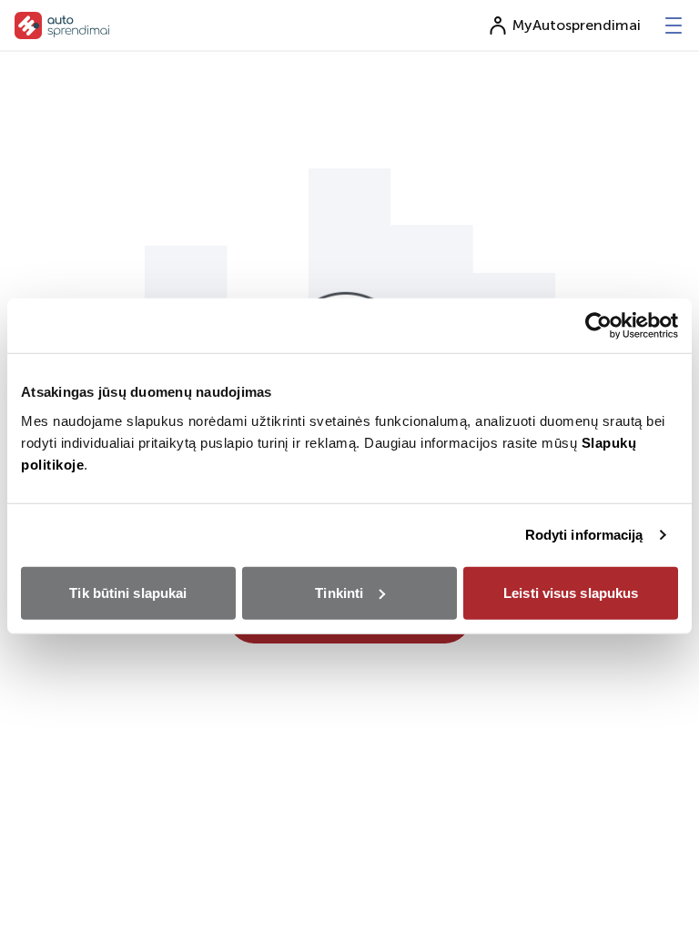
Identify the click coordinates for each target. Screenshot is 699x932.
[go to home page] (62, 25)
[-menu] (673, 25)
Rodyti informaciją (584, 534)
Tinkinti (339, 592)
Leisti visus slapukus (570, 592)
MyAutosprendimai (576, 25)
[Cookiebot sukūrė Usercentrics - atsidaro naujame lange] (598, 325)
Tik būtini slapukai (128, 592)
